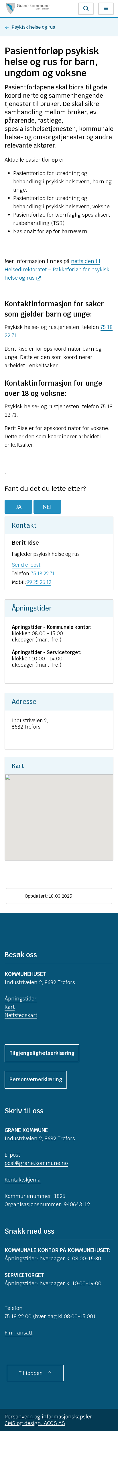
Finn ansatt (18, 1332)
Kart (10, 1007)
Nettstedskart (21, 1015)
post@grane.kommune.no (36, 1163)
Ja (18, 507)
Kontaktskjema (23, 1179)
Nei (47, 507)
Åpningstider (21, 998)
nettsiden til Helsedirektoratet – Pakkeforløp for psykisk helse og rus (57, 269)
